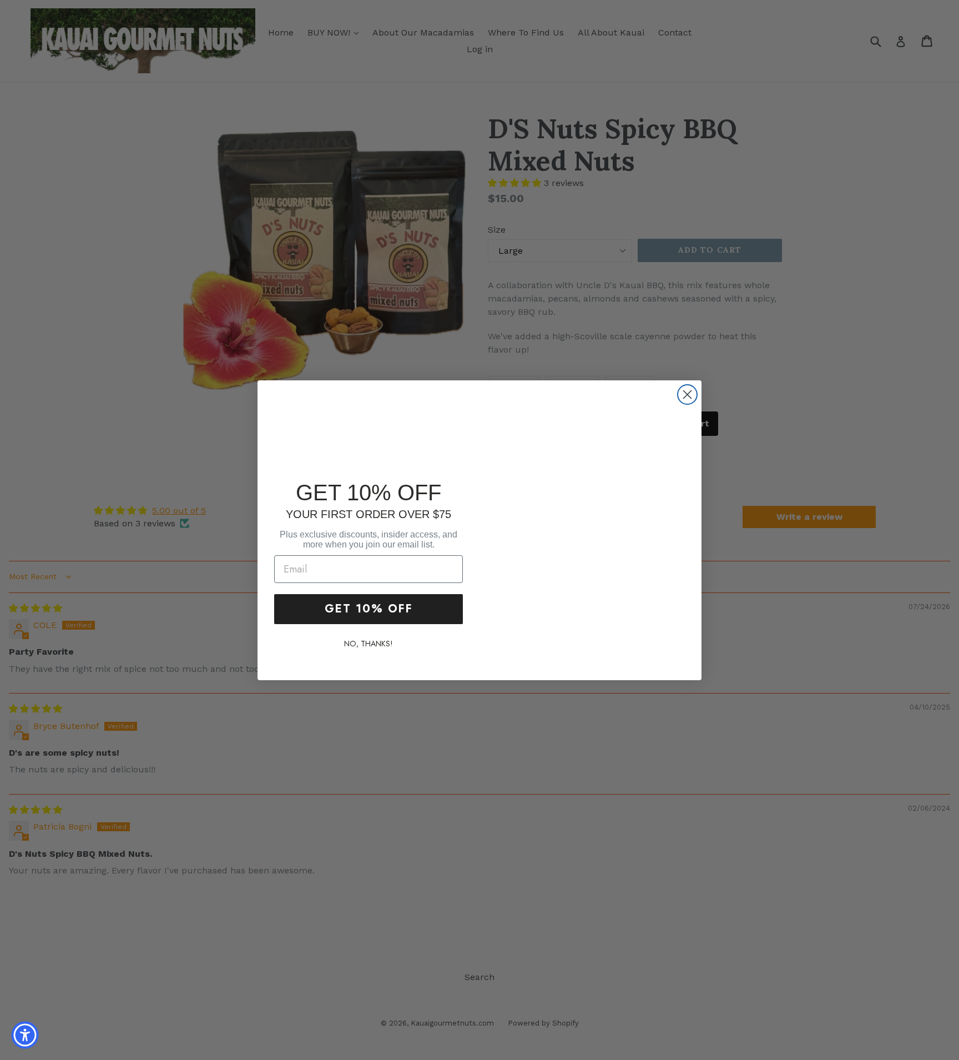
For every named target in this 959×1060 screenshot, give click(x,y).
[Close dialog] (687, 394)
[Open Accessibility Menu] (25, 1035)
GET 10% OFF (369, 609)
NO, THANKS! (368, 643)
